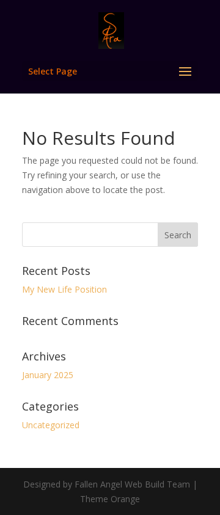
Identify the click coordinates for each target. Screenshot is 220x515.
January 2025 (47, 375)
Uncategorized (50, 425)
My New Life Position (64, 289)
